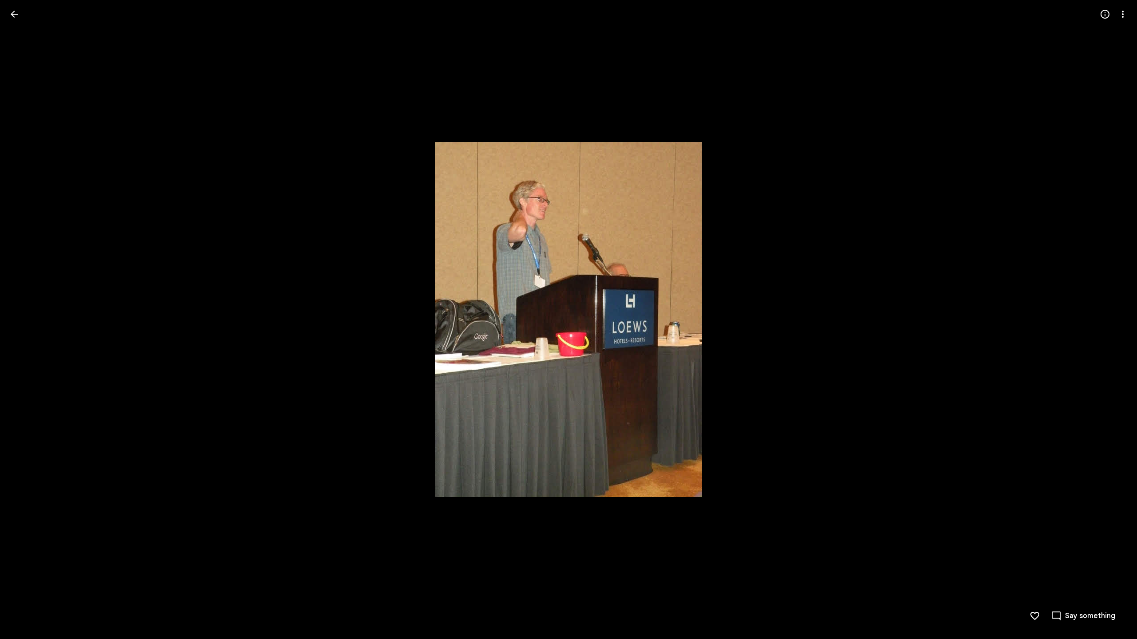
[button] (24, 319)
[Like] (1035, 616)
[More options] (1123, 14)
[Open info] (1105, 14)
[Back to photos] (14, 14)
